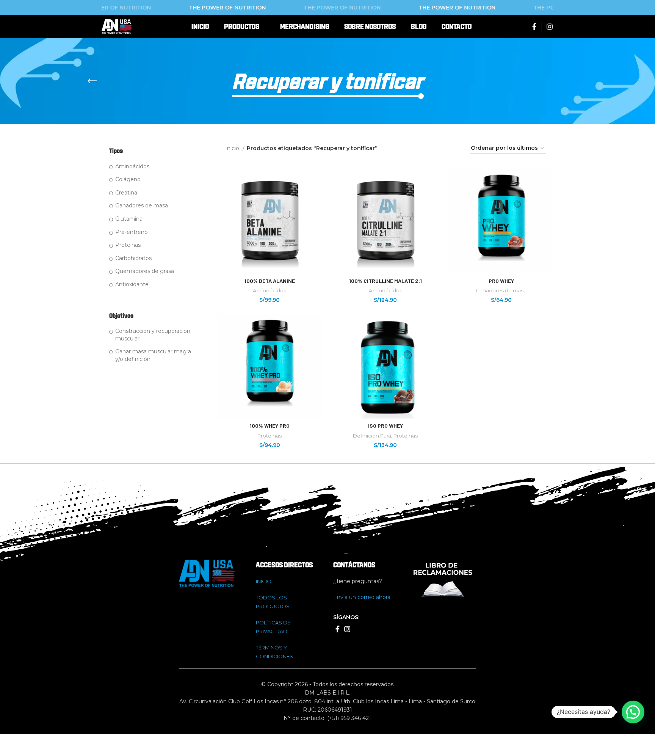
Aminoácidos (132, 166)
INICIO (263, 581)
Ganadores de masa (141, 205)
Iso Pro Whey (385, 425)
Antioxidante (132, 284)
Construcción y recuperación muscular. (152, 335)
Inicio (233, 148)
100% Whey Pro (270, 425)
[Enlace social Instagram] (549, 26)
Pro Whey (501, 281)
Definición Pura (372, 436)
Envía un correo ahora (361, 597)
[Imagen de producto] (501, 221)
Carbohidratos (133, 258)
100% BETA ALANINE (269, 281)
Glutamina (129, 218)
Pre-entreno (131, 232)
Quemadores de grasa (144, 271)
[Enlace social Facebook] (534, 26)
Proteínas (128, 245)
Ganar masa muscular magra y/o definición (153, 355)
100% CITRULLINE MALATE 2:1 (385, 281)
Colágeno (128, 179)
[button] (633, 712)
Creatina (126, 192)
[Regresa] (92, 81)
